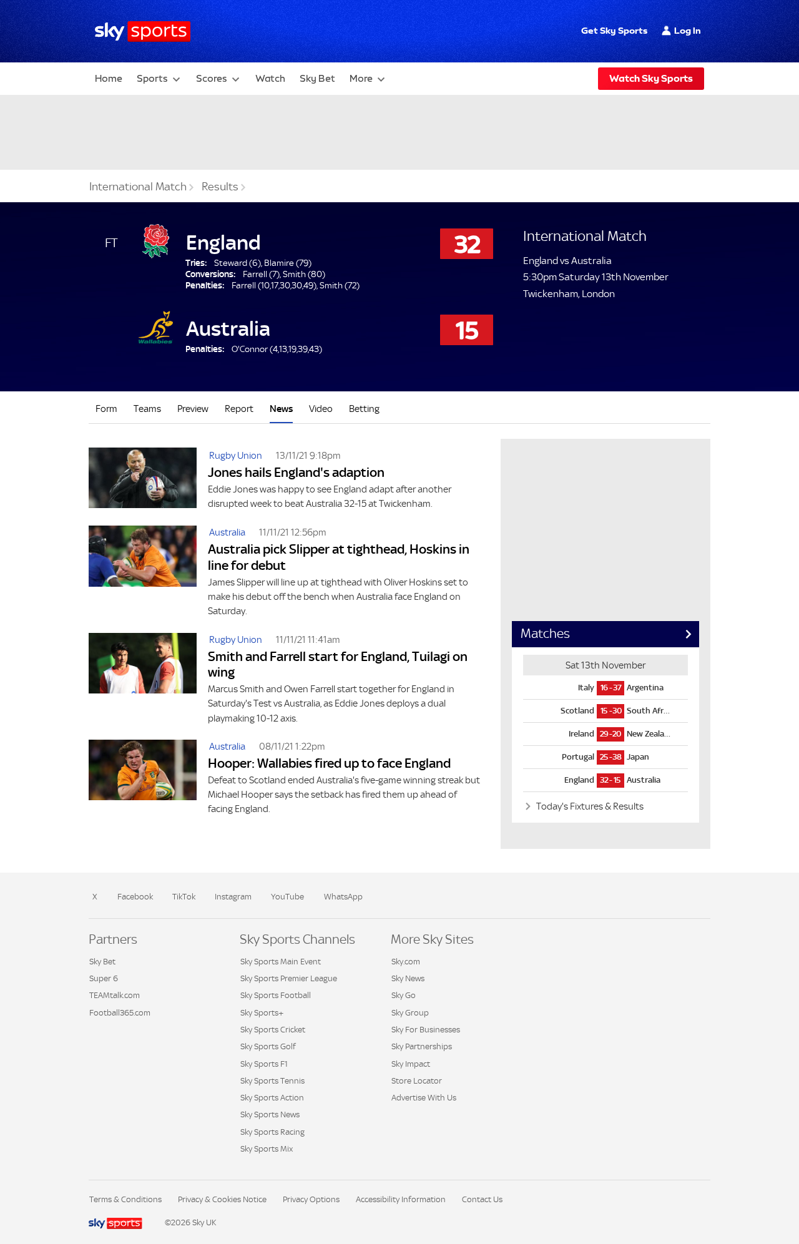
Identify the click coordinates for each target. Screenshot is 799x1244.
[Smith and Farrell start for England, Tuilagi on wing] (143, 677)
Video (321, 408)
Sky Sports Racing (272, 1132)
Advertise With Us (423, 1097)
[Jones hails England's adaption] (143, 478)
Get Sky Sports (614, 30)
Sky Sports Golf (268, 1046)
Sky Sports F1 (264, 1064)
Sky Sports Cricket (272, 1029)
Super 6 (103, 978)
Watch (270, 78)
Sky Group (410, 1012)
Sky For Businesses (425, 1029)
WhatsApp (343, 896)
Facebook (135, 896)
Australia (227, 532)
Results (220, 186)
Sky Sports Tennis (272, 1080)
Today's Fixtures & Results (589, 806)
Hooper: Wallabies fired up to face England (329, 763)
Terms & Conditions (125, 1199)
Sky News (407, 978)
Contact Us (482, 1199)
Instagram (233, 896)
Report (239, 408)
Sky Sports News (270, 1114)
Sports (152, 78)
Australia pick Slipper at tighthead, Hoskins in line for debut (338, 556)
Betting (364, 408)
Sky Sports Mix (266, 1148)
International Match (138, 186)
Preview (192, 408)
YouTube (287, 896)
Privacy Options (311, 1199)
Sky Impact (410, 1064)
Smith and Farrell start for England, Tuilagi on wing (338, 664)
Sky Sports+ (261, 1012)
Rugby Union (235, 455)
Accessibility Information (401, 1199)
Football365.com (119, 1012)
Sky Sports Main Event (280, 961)
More (361, 78)
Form (106, 408)
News (281, 408)
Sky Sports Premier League (288, 978)
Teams (147, 408)
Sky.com (405, 961)
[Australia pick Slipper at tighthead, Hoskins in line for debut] (143, 570)
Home (108, 78)
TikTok (183, 896)
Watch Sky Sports (651, 78)
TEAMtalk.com (114, 995)
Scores (211, 78)
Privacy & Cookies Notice (222, 1199)
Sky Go (403, 995)
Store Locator (416, 1080)
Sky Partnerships (421, 1046)
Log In (687, 30)
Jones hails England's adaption (296, 472)
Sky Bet (317, 78)
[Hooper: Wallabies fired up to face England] (143, 776)
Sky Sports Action (272, 1097)
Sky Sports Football (275, 995)
